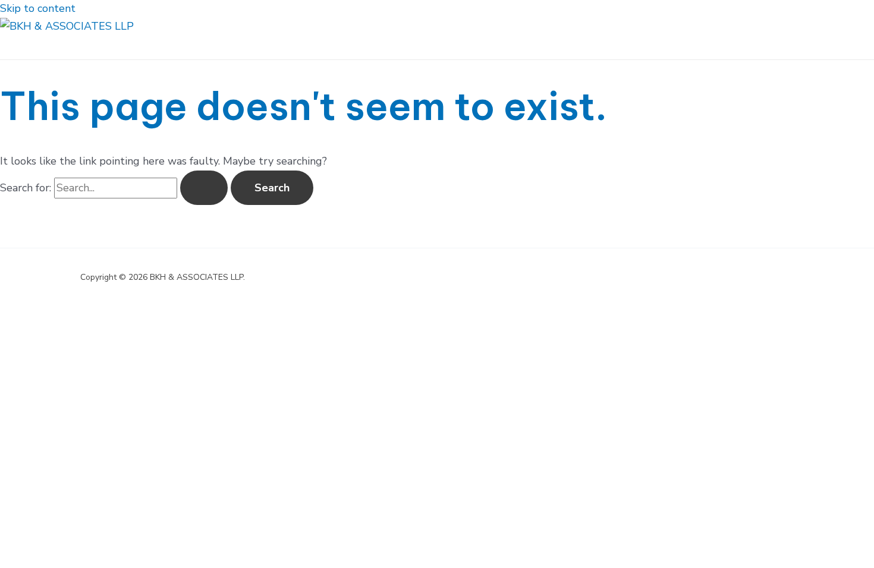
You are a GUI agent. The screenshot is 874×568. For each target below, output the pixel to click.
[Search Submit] (204, 188)
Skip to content (38, 8)
